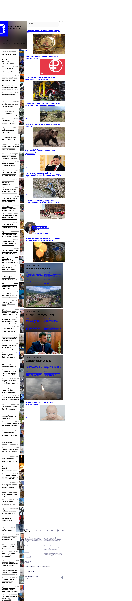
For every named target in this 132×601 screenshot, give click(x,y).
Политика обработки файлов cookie (31, 576)
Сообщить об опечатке (29, 566)
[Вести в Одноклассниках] (57, 530)
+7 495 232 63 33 (27, 557)
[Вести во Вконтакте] (52, 530)
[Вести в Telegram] (46, 530)
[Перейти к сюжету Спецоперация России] (43, 389)
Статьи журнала (29, 571)
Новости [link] (30, 23)
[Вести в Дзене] (35, 530)
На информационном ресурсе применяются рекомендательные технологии (38, 578)
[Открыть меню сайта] (61, 22)
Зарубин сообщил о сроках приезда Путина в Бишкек (12, 27)
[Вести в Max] (41, 530)
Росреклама (26, 562)
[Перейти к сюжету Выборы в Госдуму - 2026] (43, 343)
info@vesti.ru (26, 552)
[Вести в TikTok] (63, 530)
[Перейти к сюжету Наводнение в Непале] (43, 297)
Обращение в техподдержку (43, 566)
